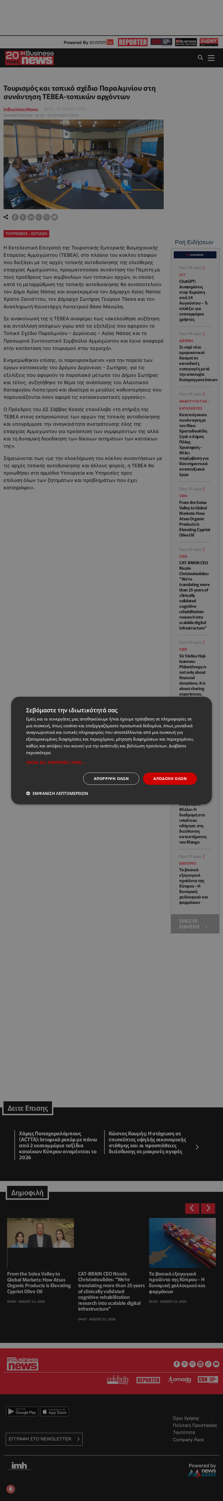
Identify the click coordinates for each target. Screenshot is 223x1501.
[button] (111, 762)
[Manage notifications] (10, 1489)
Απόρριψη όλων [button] (111, 778)
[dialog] (111, 750)
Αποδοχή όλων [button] (170, 778)
